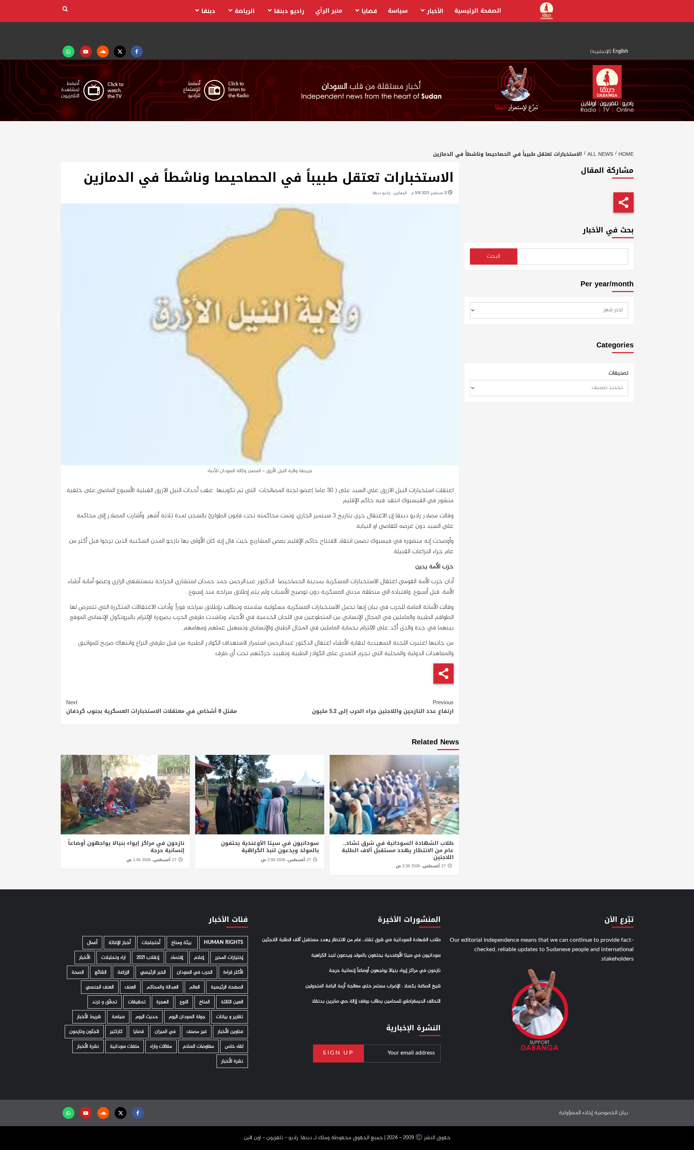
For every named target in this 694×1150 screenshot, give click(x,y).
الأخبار (435, 11)
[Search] (65, 9)
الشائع (101, 972)
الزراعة (123, 972)
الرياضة (245, 11)
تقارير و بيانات (229, 1017)
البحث (493, 256)
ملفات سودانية (124, 1046)
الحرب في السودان (195, 972)
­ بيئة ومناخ (182, 943)
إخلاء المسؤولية (576, 1113)
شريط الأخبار (89, 1017)
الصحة (78, 972)
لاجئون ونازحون (84, 1031)
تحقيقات (137, 1002)
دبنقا (208, 11)
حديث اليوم (147, 1017)
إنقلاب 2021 (148, 957)
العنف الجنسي (100, 987)
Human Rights (223, 943)
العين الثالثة (232, 1002)
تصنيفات (618, 373)
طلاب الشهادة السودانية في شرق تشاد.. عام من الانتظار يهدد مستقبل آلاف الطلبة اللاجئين (398, 850)
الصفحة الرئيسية (477, 10)
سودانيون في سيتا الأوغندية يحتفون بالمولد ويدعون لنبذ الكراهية (270, 846)
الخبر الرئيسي (153, 972)
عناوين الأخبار (230, 1031)
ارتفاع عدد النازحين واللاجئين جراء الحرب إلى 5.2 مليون (383, 706)
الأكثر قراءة (233, 972)
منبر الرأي (328, 10)
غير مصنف (197, 1031)
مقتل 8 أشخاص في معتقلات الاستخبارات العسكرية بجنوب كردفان (151, 706)
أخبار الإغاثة (119, 943)
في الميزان (165, 1031)
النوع (184, 1002)
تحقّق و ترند (104, 1002)
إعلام (199, 957)
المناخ (204, 1002)
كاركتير (116, 1031)
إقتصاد (176, 957)
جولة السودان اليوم (187, 1017)
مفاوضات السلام (198, 1046)
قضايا (369, 11)
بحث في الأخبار (608, 230)
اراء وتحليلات (113, 957)
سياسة (398, 10)
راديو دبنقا (289, 11)
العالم (194, 987)
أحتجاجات (151, 943)
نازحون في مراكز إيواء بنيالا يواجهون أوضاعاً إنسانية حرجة (126, 846)
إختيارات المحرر (229, 957)
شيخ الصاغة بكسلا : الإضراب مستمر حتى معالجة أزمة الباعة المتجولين (373, 986)
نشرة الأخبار (88, 1046)
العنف (130, 987)
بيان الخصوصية (611, 1113)
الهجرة (163, 1002)
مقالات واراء (161, 1046)
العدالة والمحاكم (163, 987)
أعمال (92, 943)
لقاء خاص (234, 1046)
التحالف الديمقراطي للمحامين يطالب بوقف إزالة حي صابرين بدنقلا (376, 1001)
